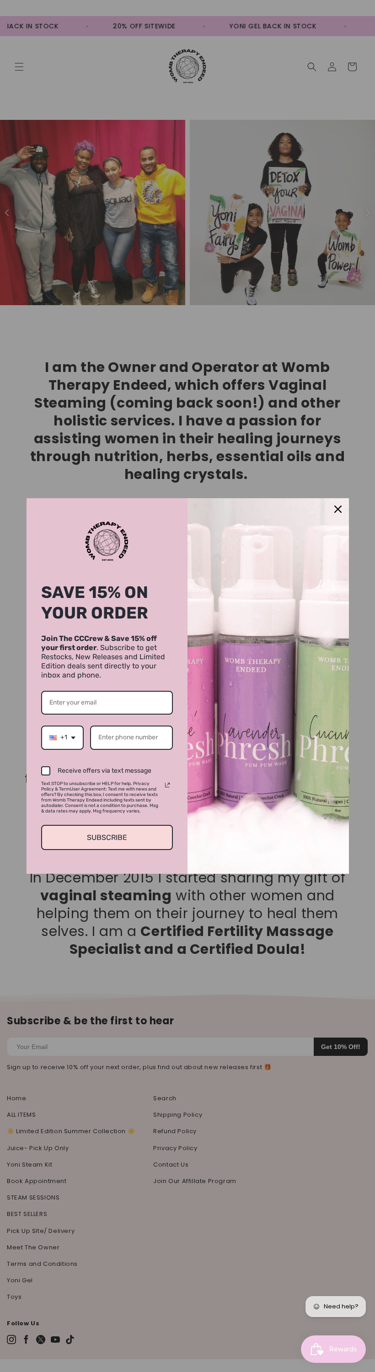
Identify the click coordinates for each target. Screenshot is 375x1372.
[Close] (338, 509)
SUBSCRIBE (107, 837)
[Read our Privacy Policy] (167, 785)
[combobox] (62, 738)
